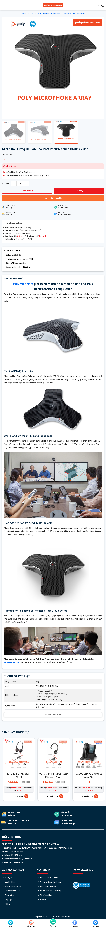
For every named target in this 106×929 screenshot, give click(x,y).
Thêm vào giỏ (27, 191)
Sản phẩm (36, 13)
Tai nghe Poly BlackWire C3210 (23, 775)
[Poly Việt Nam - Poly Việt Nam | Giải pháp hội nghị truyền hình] (53, 5)
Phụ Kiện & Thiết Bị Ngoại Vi (74, 13)
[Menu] (4, 5)
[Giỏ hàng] (102, 5)
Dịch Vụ (8, 904)
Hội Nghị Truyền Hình (51, 13)
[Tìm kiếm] (99, 5)
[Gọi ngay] (53, 921)
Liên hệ (43, 900)
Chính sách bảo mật (48, 886)
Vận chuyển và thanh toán (50, 882)
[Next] (98, 68)
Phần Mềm (9, 895)
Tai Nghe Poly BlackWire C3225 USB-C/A (58, 775)
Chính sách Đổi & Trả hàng (50, 891)
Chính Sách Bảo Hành (49, 878)
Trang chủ (25, 13)
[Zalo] (10, 922)
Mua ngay (79, 191)
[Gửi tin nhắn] (31, 922)
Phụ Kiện (8, 900)
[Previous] (7, 68)
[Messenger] (95, 922)
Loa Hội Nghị (10, 882)
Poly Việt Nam (23, 284)
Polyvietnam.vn (11, 662)
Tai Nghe (8, 878)
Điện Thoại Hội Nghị (13, 886)
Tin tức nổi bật (46, 895)
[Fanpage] (74, 922)
